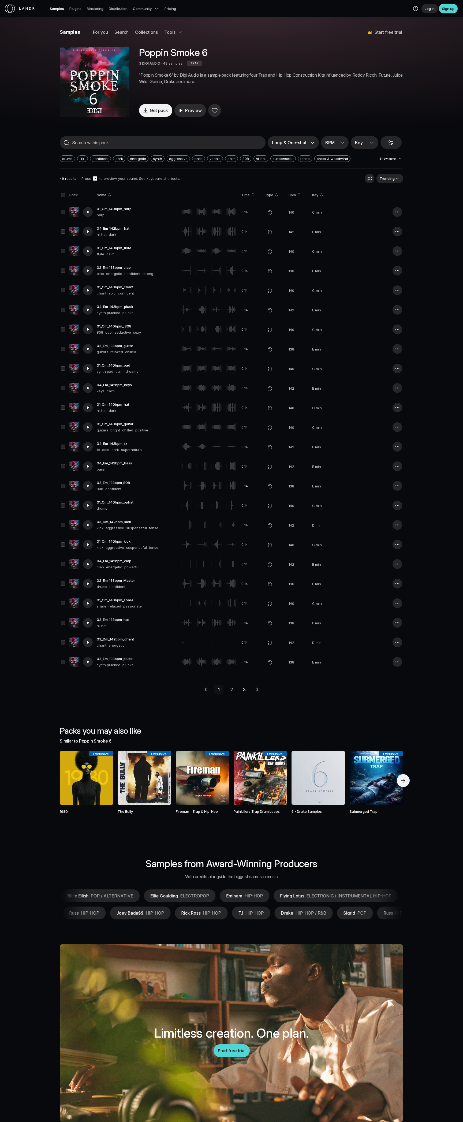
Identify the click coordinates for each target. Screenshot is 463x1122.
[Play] (94, 82)
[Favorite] (214, 110)
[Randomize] (369, 178)
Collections (146, 32)
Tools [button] (170, 32)
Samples (57, 8)
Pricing (170, 8)
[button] (415, 8)
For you (100, 32)
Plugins (75, 8)
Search (121, 32)
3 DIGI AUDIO (149, 63)
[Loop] (270, 212)
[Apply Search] (66, 142)
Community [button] (142, 8)
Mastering (95, 8)
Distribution (118, 8)
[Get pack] (102, 778)
